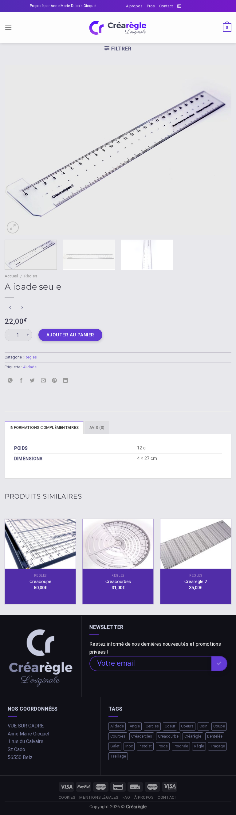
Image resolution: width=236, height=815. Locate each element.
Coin (203, 726)
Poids (163, 746)
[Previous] (16, 150)
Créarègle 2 (195, 581)
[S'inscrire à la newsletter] (179, 6)
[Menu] (8, 27)
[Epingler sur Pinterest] (54, 381)
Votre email (116, 663)
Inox (129, 746)
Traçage (217, 746)
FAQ (126, 797)
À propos (134, 6)
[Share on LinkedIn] (66, 381)
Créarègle (192, 736)
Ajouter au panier (70, 335)
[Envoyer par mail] (43, 381)
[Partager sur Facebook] (21, 381)
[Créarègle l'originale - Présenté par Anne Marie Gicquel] (118, 28)
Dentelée (214, 736)
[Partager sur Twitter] (32, 381)
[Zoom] (13, 227)
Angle (135, 726)
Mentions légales (98, 797)
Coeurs (187, 726)
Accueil (11, 275)
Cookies (67, 797)
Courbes (117, 736)
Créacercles (141, 736)
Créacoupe (40, 581)
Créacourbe (168, 736)
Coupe (219, 726)
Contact (166, 6)
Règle (199, 746)
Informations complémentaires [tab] (44, 427)
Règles (30, 275)
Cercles (152, 726)
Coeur (170, 726)
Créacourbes (118, 581)
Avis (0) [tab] (96, 427)
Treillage (118, 756)
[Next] (219, 150)
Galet (115, 746)
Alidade (30, 367)
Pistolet (145, 746)
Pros (151, 6)
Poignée (181, 746)
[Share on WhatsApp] (10, 381)
